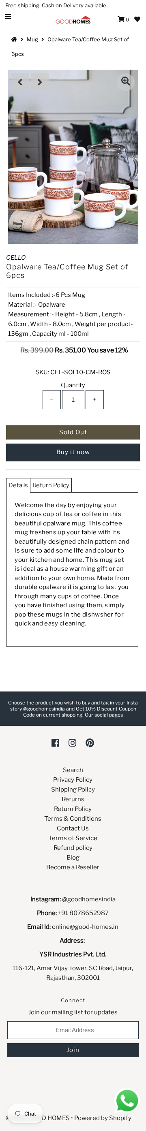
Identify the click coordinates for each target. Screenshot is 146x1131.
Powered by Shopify (102, 1118)
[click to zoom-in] (126, 82)
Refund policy (73, 847)
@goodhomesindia (89, 899)
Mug (32, 39)
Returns (73, 799)
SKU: (42, 372)
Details (18, 485)
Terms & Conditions (72, 818)
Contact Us (73, 828)
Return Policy (50, 485)
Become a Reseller (72, 867)
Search (73, 770)
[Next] (40, 82)
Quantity (73, 385)
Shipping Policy (73, 789)
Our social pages (104, 715)
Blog (73, 857)
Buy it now (73, 452)
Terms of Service (73, 838)
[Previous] (20, 82)
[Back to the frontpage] (15, 39)
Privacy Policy (72, 779)
